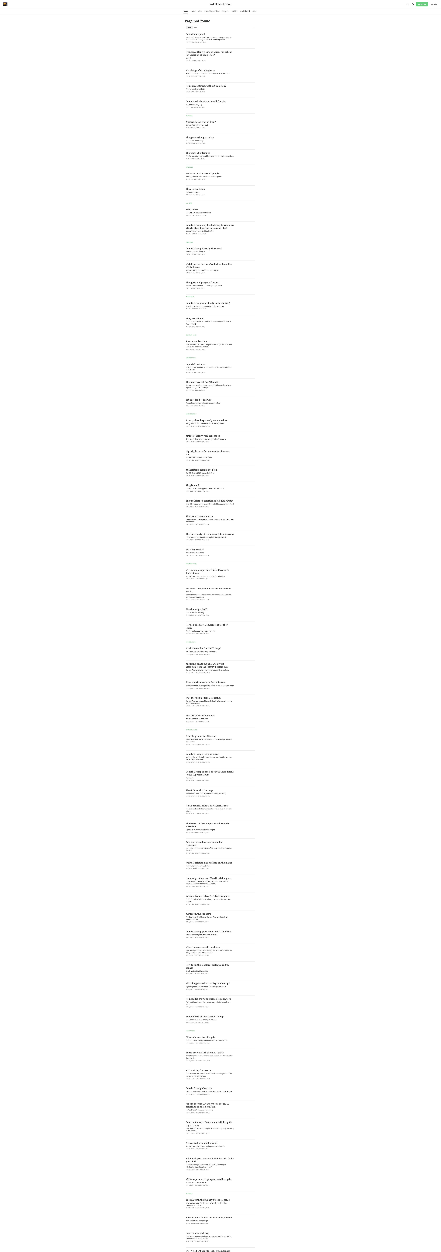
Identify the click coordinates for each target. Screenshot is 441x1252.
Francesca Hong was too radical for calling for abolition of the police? (209, 53)
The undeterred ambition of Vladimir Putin (209, 500)
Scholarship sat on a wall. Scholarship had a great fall (210, 1160)
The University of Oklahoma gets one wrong (210, 534)
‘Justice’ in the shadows (198, 913)
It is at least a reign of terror (197, 719)
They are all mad (195, 318)
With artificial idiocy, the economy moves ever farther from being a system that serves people (209, 951)
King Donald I (193, 485)
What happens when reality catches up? (208, 983)
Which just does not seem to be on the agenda (204, 176)
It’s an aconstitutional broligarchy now (207, 805)
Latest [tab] (189, 28)
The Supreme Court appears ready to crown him (205, 488)
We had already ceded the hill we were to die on (208, 590)
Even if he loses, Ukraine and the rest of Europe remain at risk (210, 504)
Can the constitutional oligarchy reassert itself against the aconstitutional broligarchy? (208, 1237)
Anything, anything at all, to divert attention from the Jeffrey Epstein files (207, 665)
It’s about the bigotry (194, 104)
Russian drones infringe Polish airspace (207, 896)
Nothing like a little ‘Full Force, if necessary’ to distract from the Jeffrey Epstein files (209, 758)
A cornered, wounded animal (201, 1143)
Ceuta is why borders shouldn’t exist (206, 101)
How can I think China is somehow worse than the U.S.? (208, 73)
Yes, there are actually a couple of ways (201, 651)
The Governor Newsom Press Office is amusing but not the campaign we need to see (209, 1074)
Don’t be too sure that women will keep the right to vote (209, 1124)
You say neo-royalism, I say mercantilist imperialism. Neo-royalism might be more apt (208, 386)
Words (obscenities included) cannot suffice (203, 403)
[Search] (407, 4)
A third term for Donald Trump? (203, 648)
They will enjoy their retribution (198, 866)
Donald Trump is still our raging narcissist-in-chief (205, 1146)
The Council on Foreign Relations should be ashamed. (207, 1040)
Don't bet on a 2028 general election (200, 473)
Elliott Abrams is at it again (200, 1037)
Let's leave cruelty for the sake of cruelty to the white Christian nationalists (206, 1204)
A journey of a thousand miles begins (200, 829)
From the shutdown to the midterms (205, 682)
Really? (188, 58)
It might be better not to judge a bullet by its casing (206, 793)
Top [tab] (195, 28)
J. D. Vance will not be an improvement (201, 1020)
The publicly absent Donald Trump (205, 1016)
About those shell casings (199, 790)
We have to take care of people (202, 173)
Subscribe (422, 4)
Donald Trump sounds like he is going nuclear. (204, 285)
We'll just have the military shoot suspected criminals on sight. (208, 1003)
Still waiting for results (198, 1070)
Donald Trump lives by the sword (204, 248)
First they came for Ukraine (201, 736)
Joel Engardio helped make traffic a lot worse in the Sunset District (209, 849)
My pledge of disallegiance (200, 70)
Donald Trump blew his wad (197, 125)
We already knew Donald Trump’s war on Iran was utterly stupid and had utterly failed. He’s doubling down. (208, 38)
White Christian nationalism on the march (209, 862)
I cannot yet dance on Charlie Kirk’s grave (209, 878)
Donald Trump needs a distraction (199, 457)
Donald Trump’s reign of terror (203, 754)
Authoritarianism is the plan (201, 469)
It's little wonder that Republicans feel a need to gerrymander (210, 685)
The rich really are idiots (195, 89)
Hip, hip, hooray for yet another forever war (207, 453)
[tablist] (192, 27)
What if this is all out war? (200, 715)
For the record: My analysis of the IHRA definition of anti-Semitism (207, 1105)
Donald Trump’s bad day (199, 1088)
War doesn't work (192, 192)
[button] (186, 11)
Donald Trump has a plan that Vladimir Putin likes (205, 576)
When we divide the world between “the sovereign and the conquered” (209, 740)
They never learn (195, 189)
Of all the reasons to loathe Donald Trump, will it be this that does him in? (209, 1057)
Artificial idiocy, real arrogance (203, 435)
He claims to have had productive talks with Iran (205, 306)
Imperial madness (195, 364)
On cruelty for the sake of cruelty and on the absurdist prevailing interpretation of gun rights (207, 882)
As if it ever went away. (195, 140)
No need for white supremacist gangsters (208, 998)
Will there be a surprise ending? (203, 697)
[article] (220, 40)
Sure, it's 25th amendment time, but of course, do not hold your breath (209, 368)
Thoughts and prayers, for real (202, 282)
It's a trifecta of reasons (195, 552)
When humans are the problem (203, 947)
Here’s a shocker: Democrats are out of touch (207, 626)
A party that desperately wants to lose (207, 420)
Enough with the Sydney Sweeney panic (208, 1199)
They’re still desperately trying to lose (200, 631)
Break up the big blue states (197, 971)
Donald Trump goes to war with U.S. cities (208, 931)
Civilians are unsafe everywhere (198, 212)
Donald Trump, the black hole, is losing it (202, 270)
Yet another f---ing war (199, 399)
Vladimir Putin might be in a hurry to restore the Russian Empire (208, 900)
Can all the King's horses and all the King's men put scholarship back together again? (206, 1165)
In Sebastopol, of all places (196, 1182)
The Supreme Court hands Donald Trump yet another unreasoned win (207, 918)
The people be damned (198, 152)
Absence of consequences (199, 516)
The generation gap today (200, 137)
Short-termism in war (198, 341)
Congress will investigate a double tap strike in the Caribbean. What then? (210, 520)
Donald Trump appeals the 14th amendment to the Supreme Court (210, 773)
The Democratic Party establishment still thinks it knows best (210, 156)
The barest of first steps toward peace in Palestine (208, 825)
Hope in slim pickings (197, 1233)
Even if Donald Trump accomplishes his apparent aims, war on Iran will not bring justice (209, 345)
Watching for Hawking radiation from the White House (209, 265)
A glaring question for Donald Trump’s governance (206, 986)
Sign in (434, 4)
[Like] (187, 45)
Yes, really (189, 778)
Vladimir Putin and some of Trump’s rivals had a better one (209, 1091)
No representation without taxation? (206, 85)
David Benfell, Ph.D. (199, 42)
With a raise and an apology (197, 1221)
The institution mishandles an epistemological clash (206, 537)
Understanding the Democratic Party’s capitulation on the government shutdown (208, 595)
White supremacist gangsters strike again (208, 1179)
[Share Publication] (412, 4)
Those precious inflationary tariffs (205, 1052)
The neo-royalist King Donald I (202, 382)
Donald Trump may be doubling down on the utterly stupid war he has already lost (210, 226)
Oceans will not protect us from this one (201, 935)
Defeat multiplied (195, 34)
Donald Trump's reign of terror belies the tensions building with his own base (209, 702)
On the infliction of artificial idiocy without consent (206, 439)
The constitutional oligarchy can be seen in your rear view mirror (208, 810)
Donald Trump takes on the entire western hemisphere (207, 670)
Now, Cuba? (192, 209)
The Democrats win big (195, 612)
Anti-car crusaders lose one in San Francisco (204, 843)
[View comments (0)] (201, 45)
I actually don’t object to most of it (199, 1110)
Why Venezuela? (195, 549)
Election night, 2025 (196, 609)
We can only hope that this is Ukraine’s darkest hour (207, 571)
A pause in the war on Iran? (201, 122)
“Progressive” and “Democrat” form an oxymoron (205, 423)
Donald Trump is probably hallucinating (208, 303)
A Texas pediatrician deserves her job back (209, 1217)
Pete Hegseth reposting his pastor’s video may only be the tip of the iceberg (210, 1129)
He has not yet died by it (195, 251)
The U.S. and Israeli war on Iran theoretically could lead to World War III (208, 322)
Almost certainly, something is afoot (200, 231)
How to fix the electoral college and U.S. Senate (207, 966)
